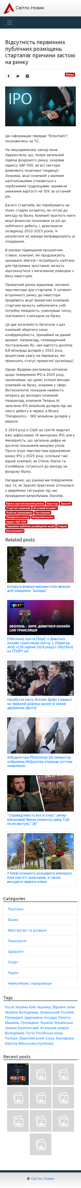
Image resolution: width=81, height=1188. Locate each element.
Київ (32, 1007)
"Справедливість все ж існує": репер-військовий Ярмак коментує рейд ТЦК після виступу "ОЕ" (38, 819)
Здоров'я (15, 951)
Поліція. (11, 1038)
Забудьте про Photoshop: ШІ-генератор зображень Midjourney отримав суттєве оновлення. (39, 761)
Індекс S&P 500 (16, 521)
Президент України (37, 1022)
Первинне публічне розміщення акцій (30, 526)
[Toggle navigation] (9, 22)
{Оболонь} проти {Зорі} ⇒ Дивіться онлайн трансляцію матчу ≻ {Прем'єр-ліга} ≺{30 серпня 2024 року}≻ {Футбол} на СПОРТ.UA (40, 645)
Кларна (62, 526)
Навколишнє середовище (30, 983)
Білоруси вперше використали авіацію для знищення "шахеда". (38, 588)
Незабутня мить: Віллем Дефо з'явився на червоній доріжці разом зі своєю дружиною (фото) (39, 704)
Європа (11, 1043)
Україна (21, 1007)
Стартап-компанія (18, 508)
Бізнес (70, 74)
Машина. (12, 1022)
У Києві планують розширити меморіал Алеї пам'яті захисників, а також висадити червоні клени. (39, 877)
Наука (13, 972)
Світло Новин (29, 7)
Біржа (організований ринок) (25, 503)
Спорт (13, 962)
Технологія (17, 941)
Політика (15, 909)
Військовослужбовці (36, 1043)
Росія (9, 1007)
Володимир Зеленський (39, 1012)
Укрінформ (65, 1038)
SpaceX (66, 503)
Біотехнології (14, 530)
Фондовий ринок (42, 517)
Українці (44, 1007)
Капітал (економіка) (19, 512)
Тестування (42, 512)
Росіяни (67, 1012)
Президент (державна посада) (31, 1017)
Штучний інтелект (45, 508)
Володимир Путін (20, 1033)
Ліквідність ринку (17, 517)
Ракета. (64, 1017)
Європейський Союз (37, 1038)
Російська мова (49, 1033)
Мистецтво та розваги (27, 930)
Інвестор (52, 503)
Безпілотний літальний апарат (43, 1028)
